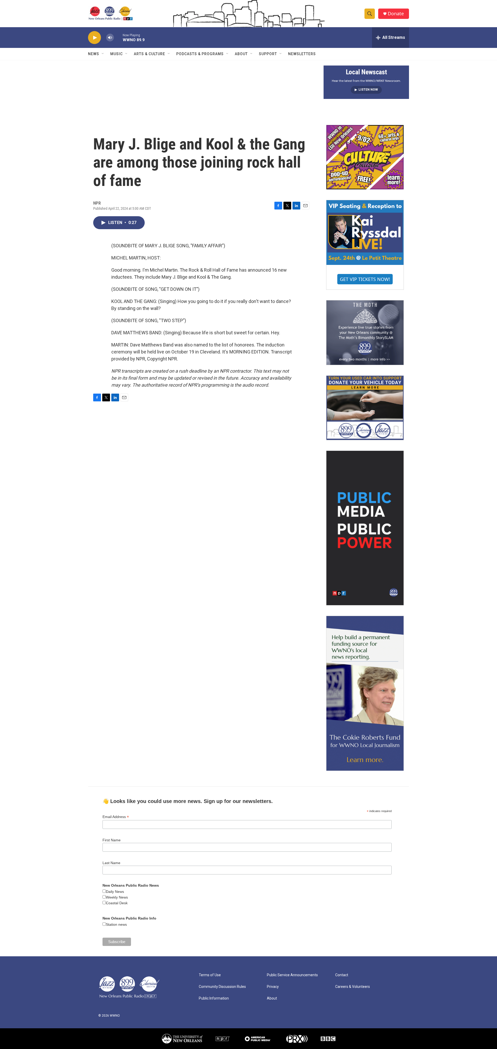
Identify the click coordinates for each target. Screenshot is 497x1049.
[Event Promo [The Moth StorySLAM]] (365, 332)
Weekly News (117, 897)
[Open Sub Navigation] (103, 54)
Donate (396, 13)
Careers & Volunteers (352, 987)
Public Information (214, 998)
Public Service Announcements (292, 975)
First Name (112, 840)
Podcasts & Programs (200, 54)
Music (116, 54)
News (93, 54)
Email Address (116, 816)
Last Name (111, 863)
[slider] (118, 37)
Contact (341, 975)
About (241, 54)
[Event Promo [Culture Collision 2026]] (365, 157)
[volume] (110, 38)
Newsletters (302, 54)
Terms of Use (210, 975)
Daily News (115, 891)
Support (268, 54)
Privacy (273, 987)
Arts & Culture (149, 54)
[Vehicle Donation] (365, 408)
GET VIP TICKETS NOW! (365, 279)
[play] (94, 38)
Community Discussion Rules (222, 987)
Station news (116, 924)
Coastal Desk (117, 903)
